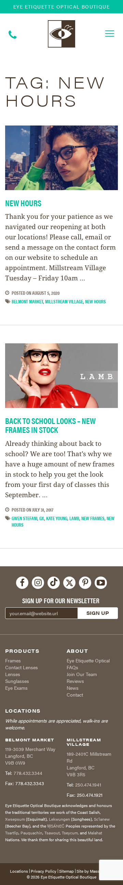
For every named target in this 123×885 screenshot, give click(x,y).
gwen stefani (24, 518)
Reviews (75, 680)
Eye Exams (16, 687)
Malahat (95, 832)
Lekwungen (59, 819)
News (73, 687)
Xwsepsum (15, 819)
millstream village (64, 301)
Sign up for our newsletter (60, 600)
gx (41, 518)
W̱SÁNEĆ (56, 826)
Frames (13, 660)
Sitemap (66, 871)
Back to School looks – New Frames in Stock (50, 425)
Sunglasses (17, 680)
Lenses (12, 674)
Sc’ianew (102, 819)
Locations (19, 871)
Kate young (56, 518)
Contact (75, 694)
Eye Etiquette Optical (88, 660)
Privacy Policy (43, 871)
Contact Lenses (21, 667)
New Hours (23, 203)
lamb (74, 518)
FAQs (72, 667)
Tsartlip (11, 832)
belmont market (27, 301)
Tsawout (52, 832)
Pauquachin (31, 832)
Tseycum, (70, 832)
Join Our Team (82, 674)
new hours (95, 301)
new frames (93, 518)
